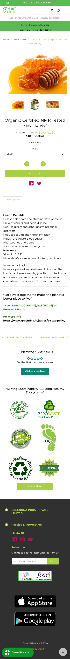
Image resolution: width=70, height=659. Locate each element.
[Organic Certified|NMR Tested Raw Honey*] (17, 104)
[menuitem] (52, 10)
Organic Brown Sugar (19, 337)
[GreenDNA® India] (9, 10)
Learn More (35, 486)
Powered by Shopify (35, 649)
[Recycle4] (20, 468)
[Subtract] (26, 163)
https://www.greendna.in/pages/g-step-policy (34, 320)
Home (6, 39)
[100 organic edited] (20, 409)
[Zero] (49, 410)
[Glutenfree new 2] (49, 468)
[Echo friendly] (20, 438)
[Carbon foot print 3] (49, 438)
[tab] (12, 199)
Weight (35, 149)
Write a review (35, 371)
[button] (52, 10)
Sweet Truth (21, 39)
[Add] (43, 163)
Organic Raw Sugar (52, 337)
